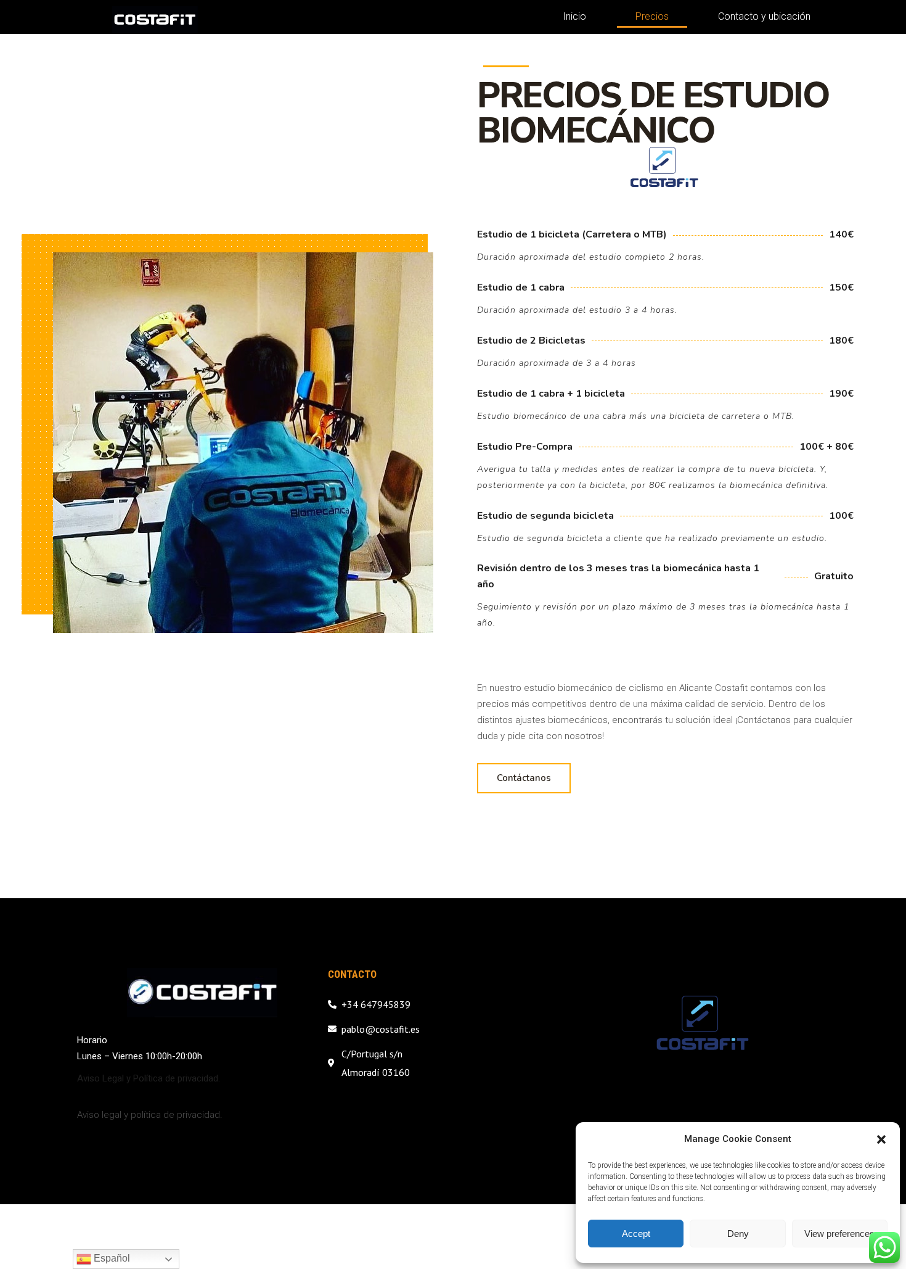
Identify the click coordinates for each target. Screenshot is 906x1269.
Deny (738, 1233)
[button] (881, 1139)
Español (110, 1258)
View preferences (839, 1233)
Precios (652, 16)
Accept (636, 1233)
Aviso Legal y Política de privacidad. (148, 1078)
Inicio (574, 16)
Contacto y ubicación (764, 16)
